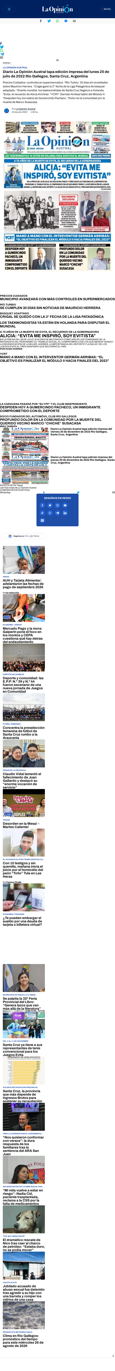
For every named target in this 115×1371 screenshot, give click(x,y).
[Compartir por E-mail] (57, 57)
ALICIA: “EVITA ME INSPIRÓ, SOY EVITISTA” (48, 335)
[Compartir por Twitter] (49, 21)
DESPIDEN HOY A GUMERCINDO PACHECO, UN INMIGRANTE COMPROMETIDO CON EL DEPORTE (50, 409)
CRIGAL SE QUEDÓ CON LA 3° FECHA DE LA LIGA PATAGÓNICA (52, 317)
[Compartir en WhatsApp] (57, 50)
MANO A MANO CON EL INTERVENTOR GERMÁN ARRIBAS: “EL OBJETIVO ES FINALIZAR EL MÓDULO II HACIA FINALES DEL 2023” (54, 359)
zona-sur (6, 63)
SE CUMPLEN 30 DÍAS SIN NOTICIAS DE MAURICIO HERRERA (50, 308)
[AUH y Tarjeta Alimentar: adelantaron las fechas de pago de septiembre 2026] (24, 570)
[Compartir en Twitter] (57, 47)
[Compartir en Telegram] (57, 54)
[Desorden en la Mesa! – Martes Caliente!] (24, 809)
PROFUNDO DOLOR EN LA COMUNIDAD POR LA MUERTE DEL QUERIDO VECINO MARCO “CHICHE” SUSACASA (50, 421)
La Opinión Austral (25, 109)
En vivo (107, 9)
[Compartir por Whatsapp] (57, 21)
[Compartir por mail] (74, 21)
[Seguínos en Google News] (42, 520)
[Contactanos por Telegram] (57, 513)
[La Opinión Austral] (57, 9)
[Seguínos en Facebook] (42, 505)
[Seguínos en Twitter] (50, 505)
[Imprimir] (57, 60)
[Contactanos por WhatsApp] (50, 513)
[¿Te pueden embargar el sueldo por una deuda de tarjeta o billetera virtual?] (24, 904)
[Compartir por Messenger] (66, 21)
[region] (57, 33)
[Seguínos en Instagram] (57, 505)
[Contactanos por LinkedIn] (65, 513)
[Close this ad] (113, 1356)
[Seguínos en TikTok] (42, 513)
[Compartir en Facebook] (57, 43)
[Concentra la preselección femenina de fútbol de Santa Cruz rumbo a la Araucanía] (24, 716)
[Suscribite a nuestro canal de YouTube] (65, 505)
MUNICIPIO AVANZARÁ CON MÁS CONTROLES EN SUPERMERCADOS (57, 299)
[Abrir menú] (9, 9)
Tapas (20, 485)
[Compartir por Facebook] (40, 21)
